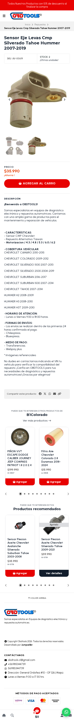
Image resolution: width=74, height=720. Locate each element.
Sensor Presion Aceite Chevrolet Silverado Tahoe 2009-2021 (52, 544)
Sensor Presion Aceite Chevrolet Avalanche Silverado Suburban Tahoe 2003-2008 (18, 548)
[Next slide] (64, 99)
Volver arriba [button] (38, 598)
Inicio (27, 24)
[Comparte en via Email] (54, 393)
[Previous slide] (9, 99)
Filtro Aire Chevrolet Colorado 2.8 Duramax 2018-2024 (51, 458)
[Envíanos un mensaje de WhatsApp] (66, 712)
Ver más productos (35, 420)
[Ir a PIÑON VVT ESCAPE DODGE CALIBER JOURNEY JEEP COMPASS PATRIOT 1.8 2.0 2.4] (20, 437)
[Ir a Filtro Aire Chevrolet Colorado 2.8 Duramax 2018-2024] (54, 437)
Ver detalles (54, 573)
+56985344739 (17, 664)
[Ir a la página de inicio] (4, 715)
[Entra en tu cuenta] (62, 715)
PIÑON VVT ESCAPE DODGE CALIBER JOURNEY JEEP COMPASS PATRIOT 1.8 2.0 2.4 (19, 458)
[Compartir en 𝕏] (45, 393)
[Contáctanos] (70, 715)
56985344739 (16, 668)
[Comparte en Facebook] (40, 393)
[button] (59, 393)
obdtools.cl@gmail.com (21, 660)
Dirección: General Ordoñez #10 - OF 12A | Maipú (35, 672)
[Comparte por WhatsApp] (49, 393)
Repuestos (40, 24)
